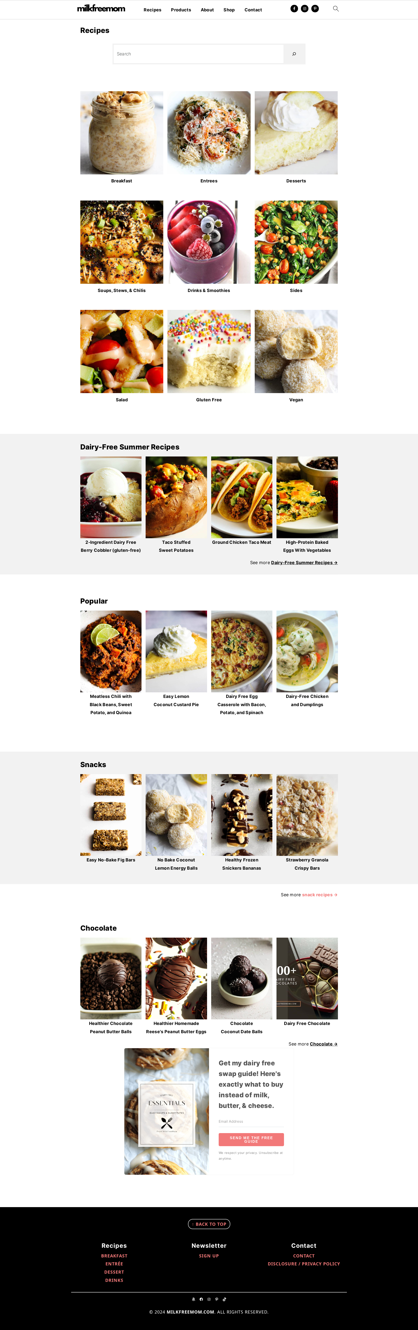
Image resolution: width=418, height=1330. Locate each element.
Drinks (114, 1280)
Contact (253, 9)
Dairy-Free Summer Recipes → (304, 562)
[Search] (294, 54)
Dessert (114, 1272)
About (207, 9)
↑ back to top (209, 1224)
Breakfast (114, 1256)
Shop (229, 9)
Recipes (152, 9)
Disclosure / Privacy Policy (304, 1264)
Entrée (114, 1264)
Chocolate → (324, 1043)
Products (181, 9)
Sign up (209, 1256)
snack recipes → (320, 894)
